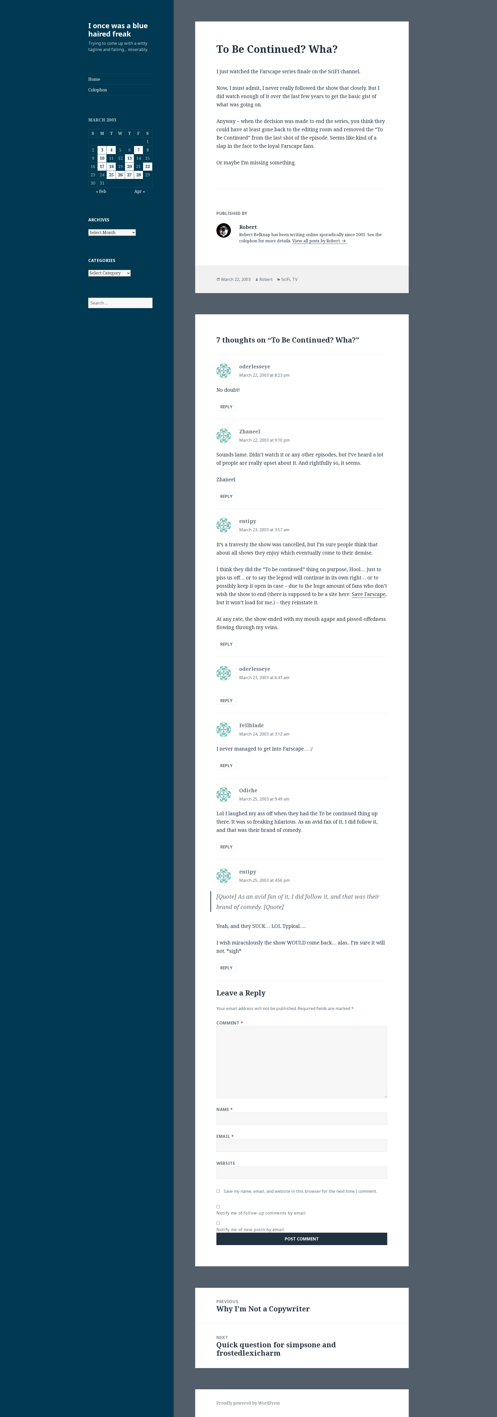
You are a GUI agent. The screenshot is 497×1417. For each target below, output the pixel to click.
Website (225, 1163)
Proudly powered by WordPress (248, 1403)
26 (120, 175)
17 (102, 166)
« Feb (101, 191)
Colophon (97, 90)
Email (225, 1136)
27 (129, 175)
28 (138, 175)
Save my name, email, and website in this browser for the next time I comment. (300, 1191)
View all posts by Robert (316, 241)
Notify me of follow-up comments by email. (261, 1213)
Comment (229, 1023)
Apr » (139, 191)
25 (111, 175)
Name (224, 1109)
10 (102, 158)
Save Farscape (368, 594)
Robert (266, 279)
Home (94, 79)
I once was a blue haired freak (118, 30)
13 (129, 158)
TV (295, 279)
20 (129, 166)
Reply (226, 407)
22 (147, 166)
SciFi (285, 279)
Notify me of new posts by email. (250, 1229)
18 (111, 166)
